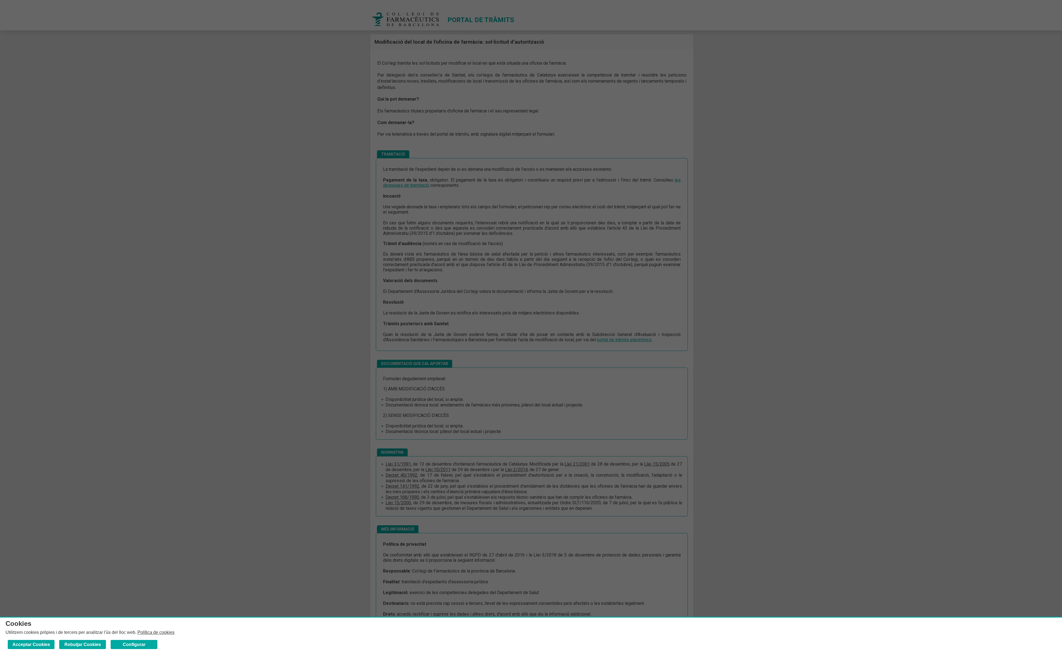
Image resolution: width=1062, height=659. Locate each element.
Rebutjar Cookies (82, 644)
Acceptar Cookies (31, 644)
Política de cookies (156, 632)
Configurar (134, 644)
